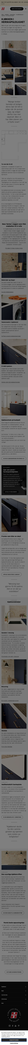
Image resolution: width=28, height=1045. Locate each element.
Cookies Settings (14, 1043)
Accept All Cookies (14, 1040)
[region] (14, 1037)
